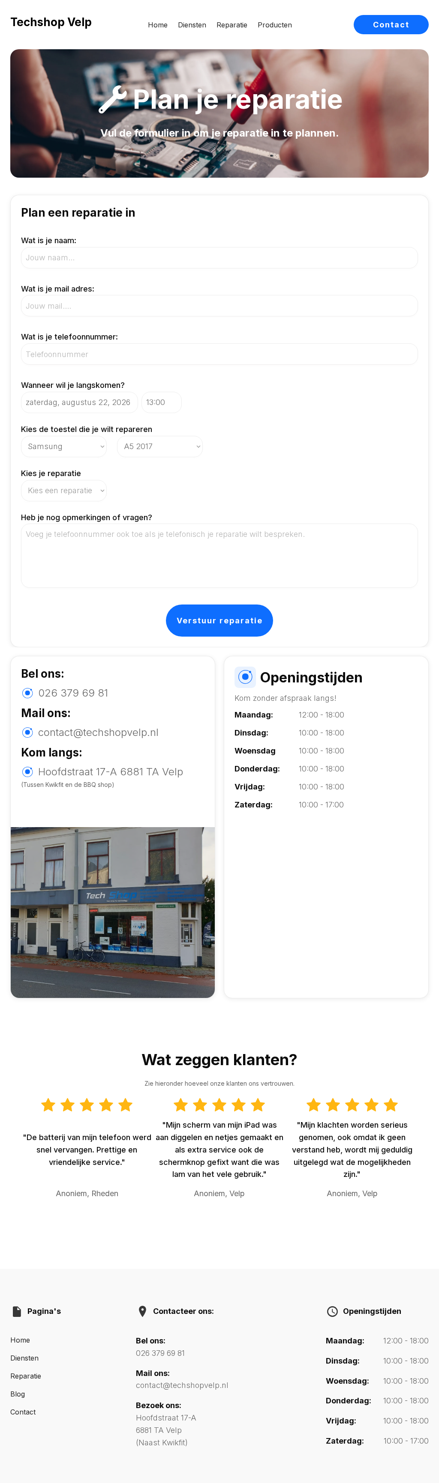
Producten (275, 25)
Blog (17, 1394)
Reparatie (231, 25)
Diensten (192, 25)
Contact (391, 24)
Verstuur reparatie (220, 620)
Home (158, 25)
